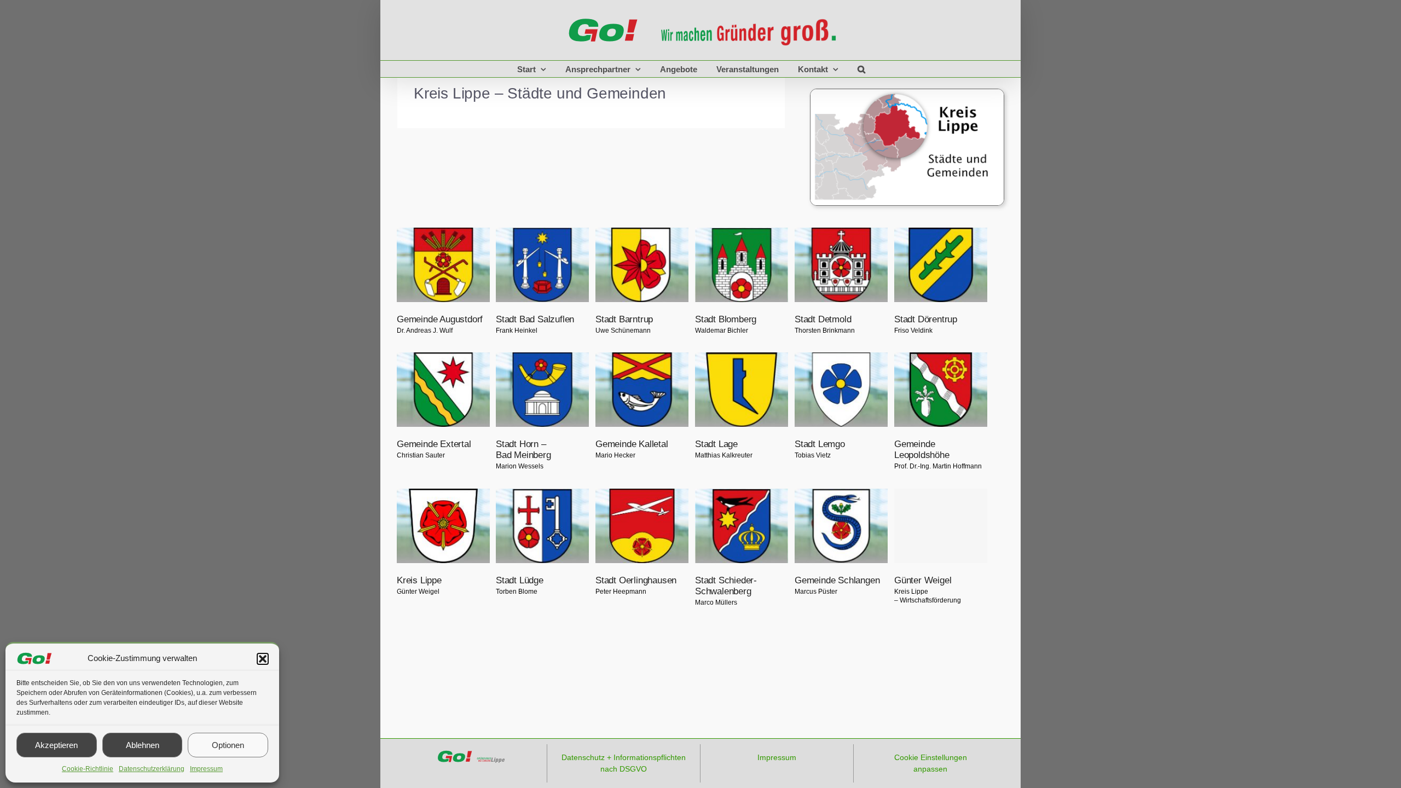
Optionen (228, 745)
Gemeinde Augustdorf (440, 319)
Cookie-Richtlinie (87, 769)
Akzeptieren (56, 745)
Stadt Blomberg (725, 319)
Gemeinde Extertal (434, 444)
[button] (262, 658)
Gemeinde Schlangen (837, 580)
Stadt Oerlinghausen (635, 580)
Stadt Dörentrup (925, 319)
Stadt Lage (716, 444)
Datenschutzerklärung (151, 769)
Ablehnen (142, 745)
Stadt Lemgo (820, 444)
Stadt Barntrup (624, 319)
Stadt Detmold (823, 319)
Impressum (206, 769)
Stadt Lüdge (519, 580)
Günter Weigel (922, 580)
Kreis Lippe (419, 580)
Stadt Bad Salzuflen (535, 319)
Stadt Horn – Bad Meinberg (523, 449)
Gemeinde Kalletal (631, 444)
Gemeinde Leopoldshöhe (922, 449)
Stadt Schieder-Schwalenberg (726, 585)
